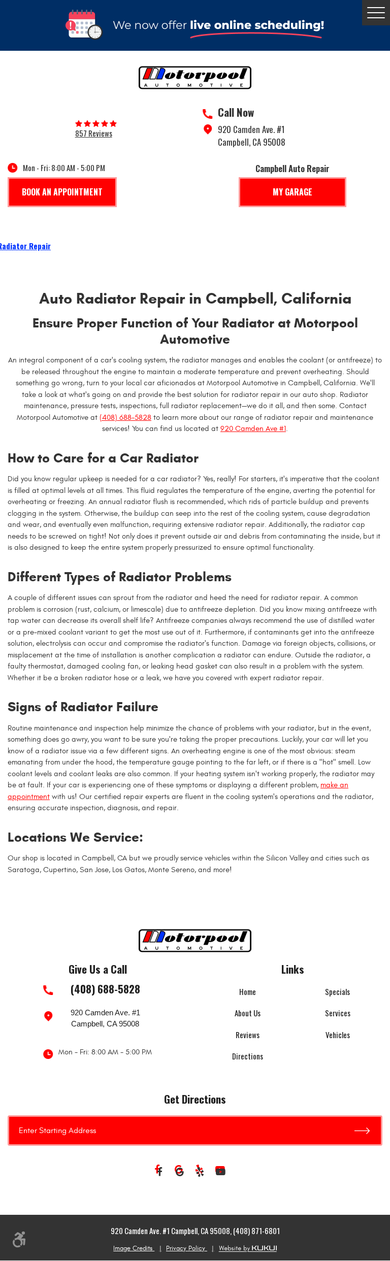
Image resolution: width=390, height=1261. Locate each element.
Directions (247, 1055)
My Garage (292, 192)
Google (180, 1172)
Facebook (159, 1172)
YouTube (220, 1172)
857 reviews (93, 133)
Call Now (236, 112)
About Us (248, 1012)
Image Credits (133, 1248)
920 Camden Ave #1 (253, 428)
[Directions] (368, 1130)
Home (247, 991)
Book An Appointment (62, 192)
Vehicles (338, 1034)
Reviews (247, 1034)
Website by (248, 1249)
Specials (337, 991)
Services (337, 1012)
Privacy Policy (186, 1248)
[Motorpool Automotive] (195, 77)
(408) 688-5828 (125, 417)
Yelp (200, 1172)
